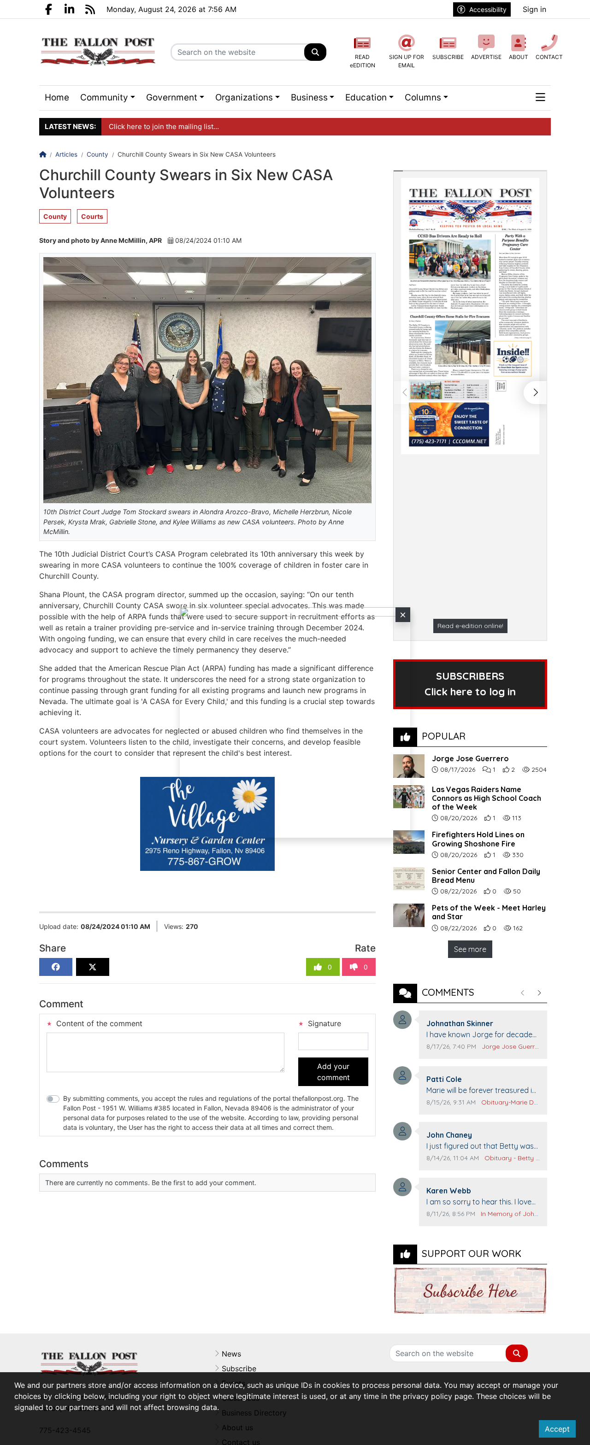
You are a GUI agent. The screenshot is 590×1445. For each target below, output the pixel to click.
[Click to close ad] (402, 614)
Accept (557, 1428)
